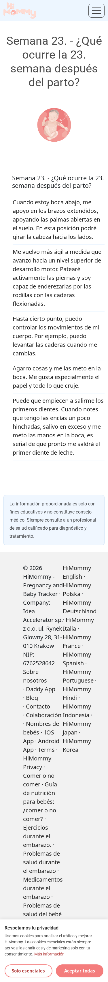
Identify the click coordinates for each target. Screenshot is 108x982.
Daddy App (40, 689)
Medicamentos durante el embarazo (43, 888)
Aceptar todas (79, 971)
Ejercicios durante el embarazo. (37, 836)
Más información (49, 954)
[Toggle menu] (96, 10)
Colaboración (43, 715)
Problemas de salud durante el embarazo (41, 862)
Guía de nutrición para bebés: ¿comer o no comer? (40, 801)
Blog (32, 698)
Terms (46, 750)
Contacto (38, 706)
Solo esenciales (28, 971)
